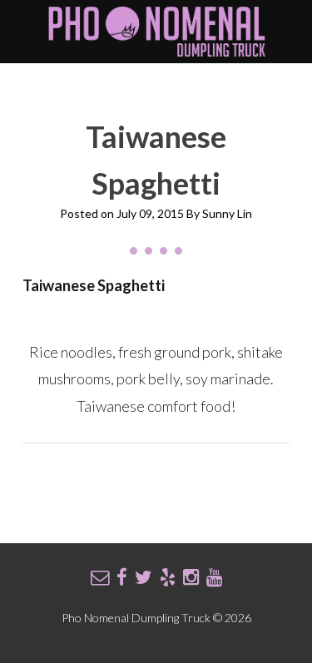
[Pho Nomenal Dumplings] (156, 52)
